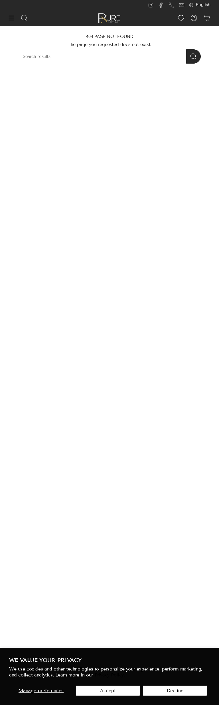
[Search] (193, 56)
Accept (108, 690)
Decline (175, 690)
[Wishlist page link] (181, 18)
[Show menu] (11, 18)
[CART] (207, 18)
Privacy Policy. (110, 675)
